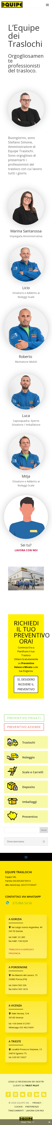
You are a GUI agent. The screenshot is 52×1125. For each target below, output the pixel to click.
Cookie (18, 1106)
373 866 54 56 (22, 903)
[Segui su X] (29, 1094)
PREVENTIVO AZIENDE (24, 727)
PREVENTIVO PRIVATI (24, 718)
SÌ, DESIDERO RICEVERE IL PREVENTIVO (26, 684)
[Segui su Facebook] (8, 1094)
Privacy (37, 1102)
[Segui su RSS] (43, 1094)
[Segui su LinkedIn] (22, 1094)
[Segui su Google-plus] (36, 1094)
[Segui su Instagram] (15, 1094)
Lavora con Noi (35, 1110)
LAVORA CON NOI (26, 550)
